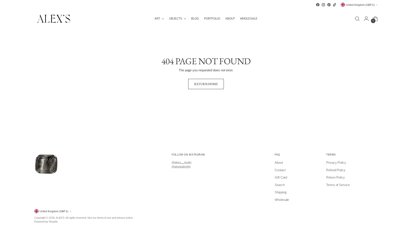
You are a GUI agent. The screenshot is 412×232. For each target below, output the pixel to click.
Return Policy (335, 177)
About (279, 162)
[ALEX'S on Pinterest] (329, 5)
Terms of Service (338, 185)
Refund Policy (335, 170)
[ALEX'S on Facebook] (318, 5)
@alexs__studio (181, 162)
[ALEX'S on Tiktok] (334, 5)
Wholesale (282, 199)
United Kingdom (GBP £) (360, 4)
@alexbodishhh (181, 166)
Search (280, 185)
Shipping (280, 192)
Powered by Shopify (46, 221)
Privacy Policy (336, 162)
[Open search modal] (357, 18)
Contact (280, 170)
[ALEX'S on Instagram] (323, 5)
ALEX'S (60, 217)
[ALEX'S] (53, 18)
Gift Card (281, 177)
